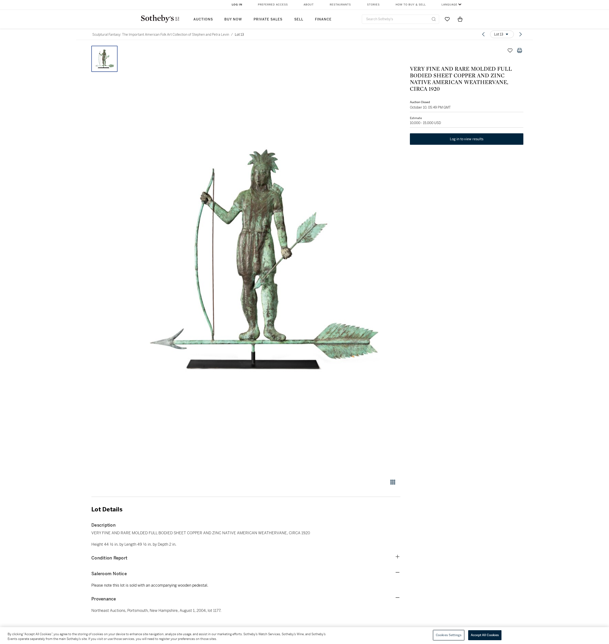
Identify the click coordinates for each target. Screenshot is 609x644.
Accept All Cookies (485, 635)
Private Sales (268, 19)
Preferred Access (273, 4)
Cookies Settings (449, 635)
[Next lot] (520, 34)
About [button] (309, 4)
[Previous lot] (483, 34)
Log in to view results (467, 139)
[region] (304, 635)
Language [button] (449, 4)
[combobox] (400, 19)
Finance (323, 19)
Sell (298, 19)
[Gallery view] (393, 482)
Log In (237, 4)
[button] (264, 260)
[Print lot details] (519, 50)
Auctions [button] (203, 19)
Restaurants (340, 4)
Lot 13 (239, 34)
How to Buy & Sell (411, 4)
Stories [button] (373, 4)
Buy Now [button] (233, 19)
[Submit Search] (434, 19)
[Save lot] (510, 50)
